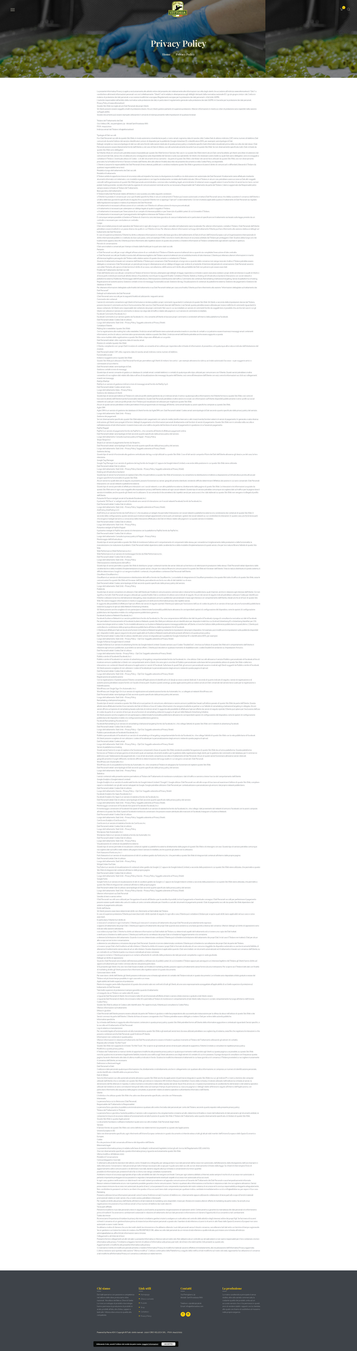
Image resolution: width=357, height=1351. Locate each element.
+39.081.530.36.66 (194, 1303)
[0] (344, 7)
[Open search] (348, 9)
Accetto (168, 1344)
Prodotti (144, 1303)
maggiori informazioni (150, 1344)
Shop (143, 1307)
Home (166, 54)
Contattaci (145, 1311)
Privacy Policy (146, 1316)
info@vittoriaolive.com (194, 1306)
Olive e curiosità (147, 1299)
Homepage (145, 1294)
